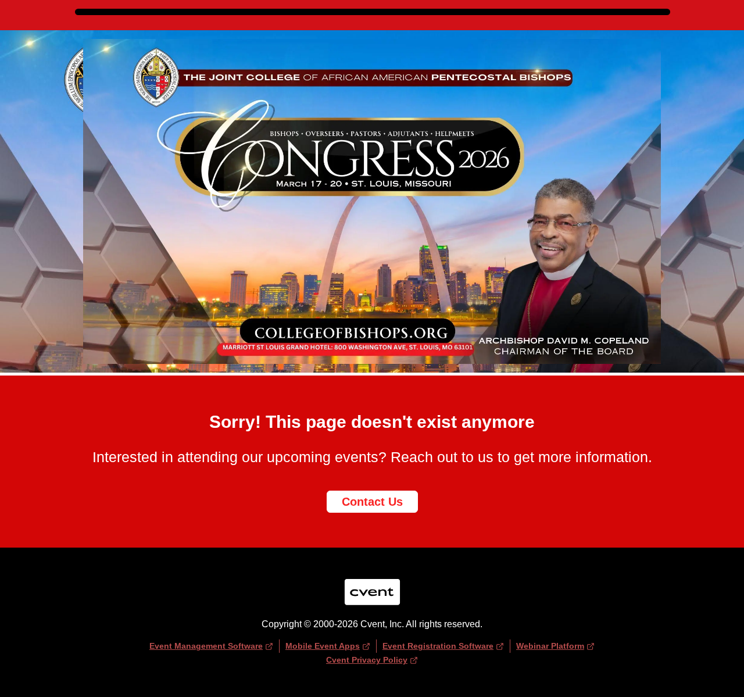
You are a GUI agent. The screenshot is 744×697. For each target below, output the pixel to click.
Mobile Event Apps (322, 645)
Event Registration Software (437, 645)
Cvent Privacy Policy (366, 659)
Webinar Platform (550, 645)
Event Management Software (206, 645)
